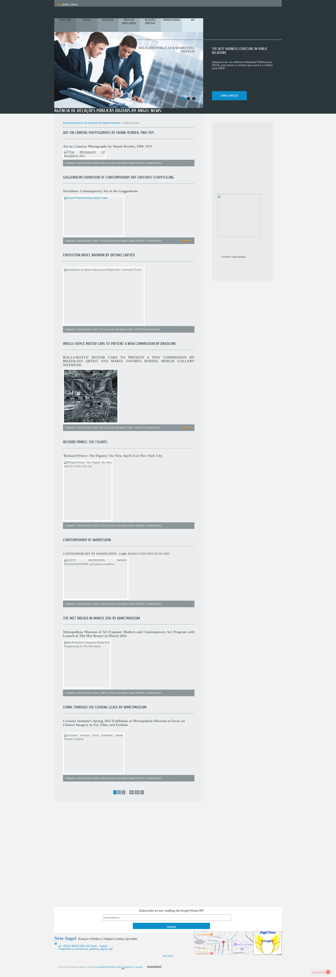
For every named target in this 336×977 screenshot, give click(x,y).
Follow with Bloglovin (106, 967)
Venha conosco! (229, 95)
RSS (59, 4)
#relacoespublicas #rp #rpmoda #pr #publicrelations (92, 122)
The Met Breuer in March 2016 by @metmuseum (101, 618)
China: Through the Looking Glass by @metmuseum (104, 707)
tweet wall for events (320, 972)
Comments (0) (153, 163)
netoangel (121, 163)
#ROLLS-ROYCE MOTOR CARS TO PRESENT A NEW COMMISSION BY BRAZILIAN (119, 343)
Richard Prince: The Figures (85, 442)
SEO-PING (168, 956)
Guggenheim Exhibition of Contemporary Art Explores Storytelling (118, 177)
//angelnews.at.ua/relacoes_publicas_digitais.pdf (85, 948)
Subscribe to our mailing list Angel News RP (171, 910)
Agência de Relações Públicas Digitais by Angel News (107, 110)
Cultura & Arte (83, 163)
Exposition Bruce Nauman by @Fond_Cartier (99, 255)
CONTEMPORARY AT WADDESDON (87, 540)
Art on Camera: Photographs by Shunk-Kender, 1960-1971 (108, 132)
